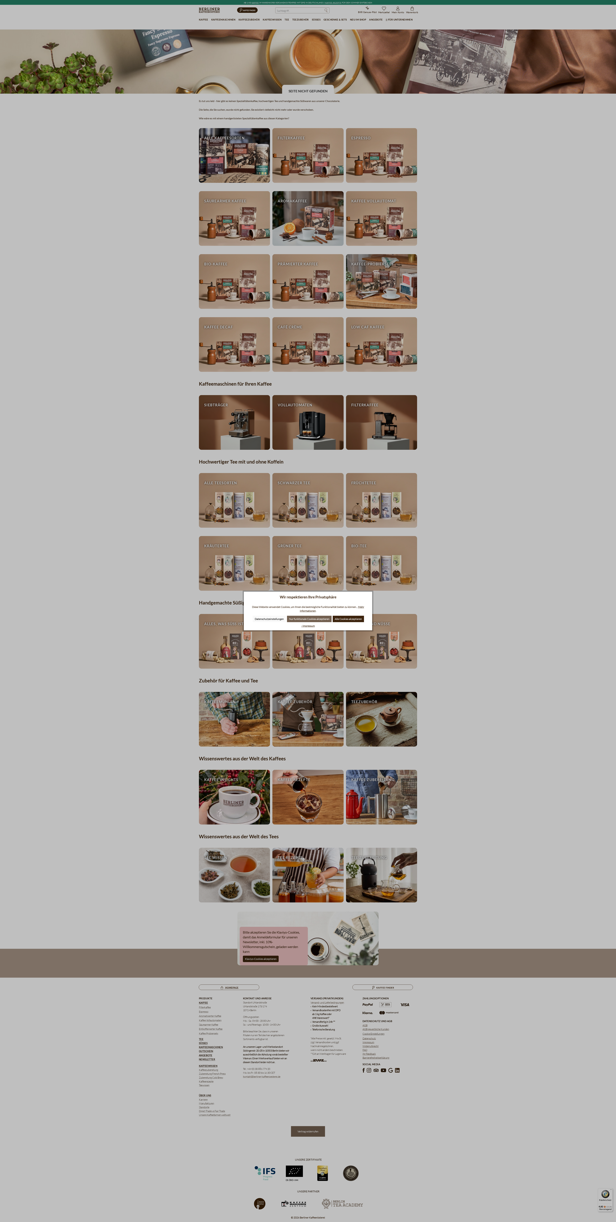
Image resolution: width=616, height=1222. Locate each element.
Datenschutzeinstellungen (269, 619)
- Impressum (308, 625)
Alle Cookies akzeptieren (348, 619)
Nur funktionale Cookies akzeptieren (309, 619)
